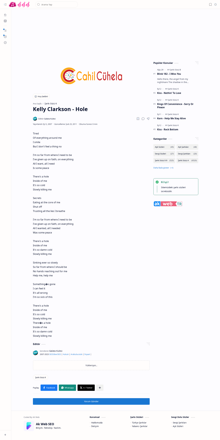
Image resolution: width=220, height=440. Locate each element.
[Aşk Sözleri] (164, 147)
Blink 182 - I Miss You (169, 73)
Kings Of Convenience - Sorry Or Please (175, 106)
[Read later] (138, 118)
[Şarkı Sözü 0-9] (164, 160)
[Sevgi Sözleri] (164, 153)
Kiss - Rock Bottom (167, 129)
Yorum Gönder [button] (91, 401)
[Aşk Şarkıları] (187, 147)
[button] (5, 4)
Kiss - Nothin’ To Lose (169, 92)
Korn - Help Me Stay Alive (171, 118)
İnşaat (87, 354)
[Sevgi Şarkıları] (187, 153)
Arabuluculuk (76, 354)
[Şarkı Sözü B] (175, 69)
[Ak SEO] (5, 21)
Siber (55, 354)
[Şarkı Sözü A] (187, 160)
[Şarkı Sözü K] (40, 377)
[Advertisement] (115, 34)
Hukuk (66, 354)
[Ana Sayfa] (5, 15)
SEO (51, 354)
